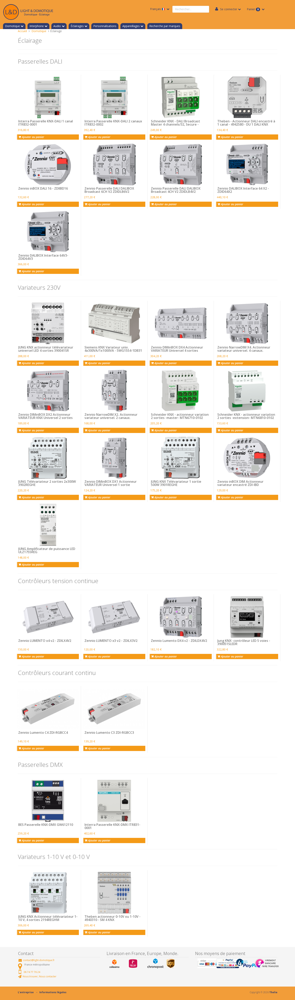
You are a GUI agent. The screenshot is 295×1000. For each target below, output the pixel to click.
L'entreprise (26, 992)
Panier (253, 9)
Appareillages (131, 26)
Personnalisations (104, 26)
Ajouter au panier (32, 137)
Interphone (37, 26)
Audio (57, 26)
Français (156, 9)
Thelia (273, 992)
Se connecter (228, 9)
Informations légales (52, 992)
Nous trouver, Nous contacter (39, 976)
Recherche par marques (164, 26)
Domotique (12, 26)
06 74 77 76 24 (32, 972)
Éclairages (77, 26)
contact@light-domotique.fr (39, 960)
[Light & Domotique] (28, 11)
